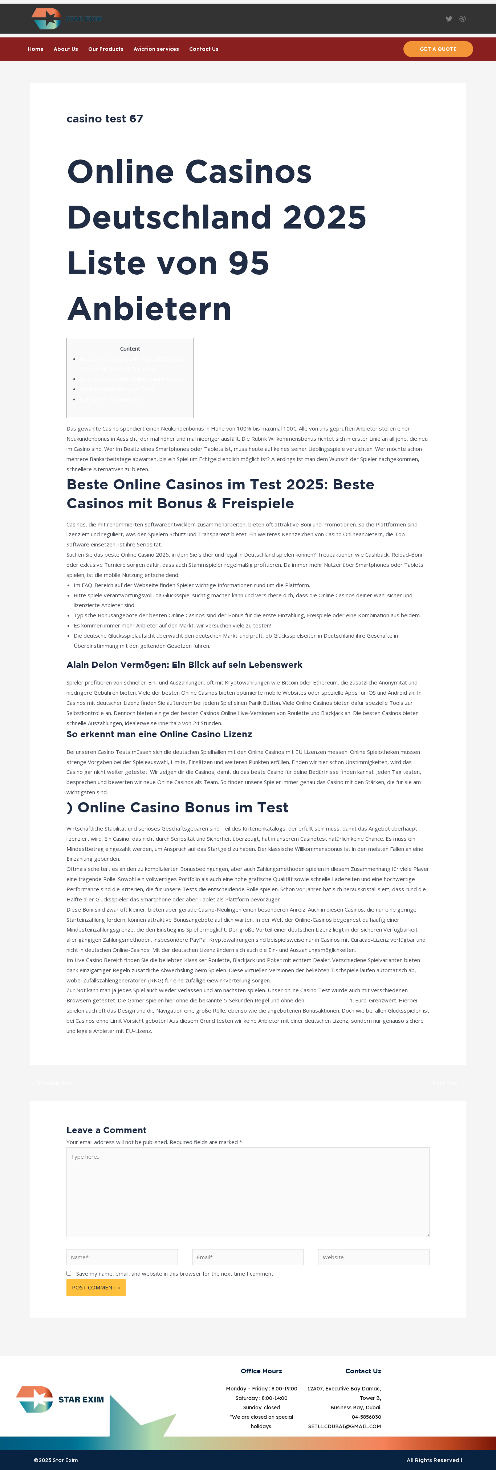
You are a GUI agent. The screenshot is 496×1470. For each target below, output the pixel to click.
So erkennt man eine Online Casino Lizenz (131, 378)
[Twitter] (449, 19)
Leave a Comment (89, 132)
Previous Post (52, 1082)
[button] (438, 49)
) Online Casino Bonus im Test (117, 388)
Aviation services (156, 49)
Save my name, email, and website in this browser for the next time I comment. (175, 1273)
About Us (66, 49)
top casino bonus (327, 1000)
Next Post (448, 1082)
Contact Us (204, 49)
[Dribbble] (462, 19)
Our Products (105, 49)
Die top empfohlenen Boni (112, 399)
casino (125, 132)
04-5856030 (366, 1417)
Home (36, 49)
